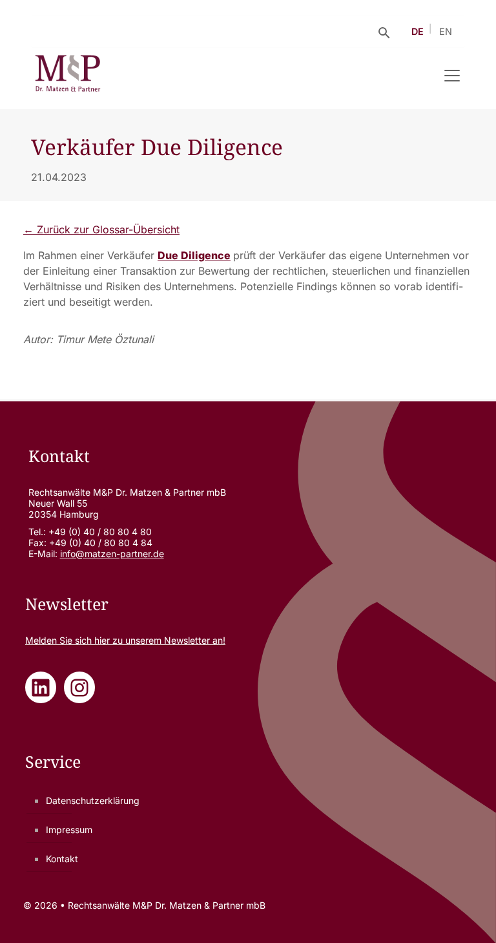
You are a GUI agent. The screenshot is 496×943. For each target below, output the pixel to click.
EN (445, 31)
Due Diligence (194, 255)
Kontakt (62, 858)
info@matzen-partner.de (112, 553)
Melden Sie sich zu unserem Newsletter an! (125, 640)
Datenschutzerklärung (93, 800)
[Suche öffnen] (384, 31)
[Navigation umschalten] (452, 75)
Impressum (69, 829)
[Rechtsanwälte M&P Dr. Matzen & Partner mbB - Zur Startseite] (67, 75)
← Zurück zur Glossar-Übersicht (101, 229)
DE (417, 31)
